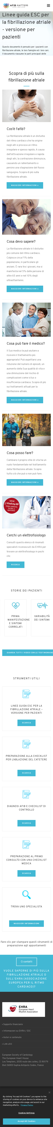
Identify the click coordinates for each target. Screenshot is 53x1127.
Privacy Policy (26, 1105)
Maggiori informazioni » (25, 185)
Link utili (7, 1044)
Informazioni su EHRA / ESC (17, 1031)
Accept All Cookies (26, 1121)
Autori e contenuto (12, 1037)
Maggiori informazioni (26, 923)
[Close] (49, 1092)
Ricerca (15, 565)
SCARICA (26, 723)
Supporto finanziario (13, 1024)
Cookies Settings (26, 1113)
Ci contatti (26, 961)
